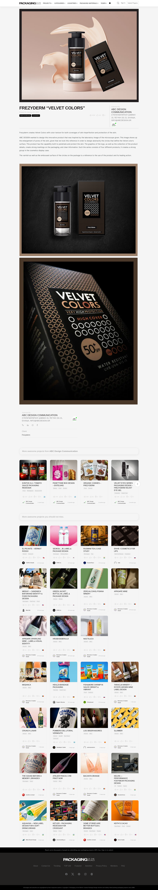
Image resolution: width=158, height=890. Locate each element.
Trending (57, 866)
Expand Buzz (90, 562)
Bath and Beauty (25, 115)
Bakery (55, 488)
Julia (119, 562)
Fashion (120, 786)
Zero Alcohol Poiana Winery (93, 592)
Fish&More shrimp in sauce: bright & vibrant (93, 687)
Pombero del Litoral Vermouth (63, 732)
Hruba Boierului (61, 639)
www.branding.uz (60, 839)
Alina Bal (28, 610)
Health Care (124, 493)
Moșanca (26, 685)
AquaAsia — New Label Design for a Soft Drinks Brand (32, 825)
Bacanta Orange (91, 776)
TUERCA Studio (30, 562)
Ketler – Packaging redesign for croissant (62, 825)
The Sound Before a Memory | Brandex (31, 777)
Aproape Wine (120, 591)
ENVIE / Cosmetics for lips (124, 550)
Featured (78, 866)
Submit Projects (133, 3)
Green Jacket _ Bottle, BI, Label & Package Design (61, 593)
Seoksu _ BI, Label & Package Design (62, 550)
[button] (118, 3)
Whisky (60, 599)
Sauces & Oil (38, 490)
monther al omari (30, 794)
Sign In (123, 3)
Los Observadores (92, 731)
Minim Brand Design (31, 839)
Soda (31, 781)
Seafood (90, 692)
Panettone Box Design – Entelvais (64, 484)
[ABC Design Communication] (114, 124)
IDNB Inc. (58, 562)
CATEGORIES (59, 3)
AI (115, 786)
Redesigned (30, 490)
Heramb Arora (121, 794)
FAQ (123, 866)
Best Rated (67, 736)
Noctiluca (88, 639)
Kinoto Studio (121, 839)
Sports (125, 786)
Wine (91, 596)
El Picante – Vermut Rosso (31, 550)
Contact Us (45, 866)
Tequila (98, 831)
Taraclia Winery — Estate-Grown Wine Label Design (123, 687)
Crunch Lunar (29, 731)
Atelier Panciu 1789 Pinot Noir (62, 777)
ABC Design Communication (121, 110)
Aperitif (60, 736)
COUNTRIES (71, 3)
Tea (92, 554)
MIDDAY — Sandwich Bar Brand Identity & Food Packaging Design (32, 594)
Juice (31, 831)
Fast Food (32, 601)
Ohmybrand (90, 702)
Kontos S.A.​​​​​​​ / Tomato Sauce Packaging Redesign (32, 485)
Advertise (88, 866)
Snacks (65, 488)
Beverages (56, 554)
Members (114, 866)
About (35, 866)
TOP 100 (67, 866)
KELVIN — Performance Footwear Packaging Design (124, 779)
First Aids (55, 690)
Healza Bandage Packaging (61, 686)
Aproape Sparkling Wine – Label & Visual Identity (32, 641)
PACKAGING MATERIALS (88, 3)
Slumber (118, 731)
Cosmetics (36, 115)
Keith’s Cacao (120, 823)
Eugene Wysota (60, 702)
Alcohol (24, 554)
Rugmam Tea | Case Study (92, 550)
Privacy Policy (101, 866)
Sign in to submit (107, 850)
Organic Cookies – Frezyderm (92, 484)
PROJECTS (47, 3)
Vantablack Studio (61, 747)
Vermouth (30, 554)
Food (24, 490)
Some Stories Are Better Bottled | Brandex (91, 825)
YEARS (103, 3)
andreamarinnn (91, 747)
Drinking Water (64, 554)
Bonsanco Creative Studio (92, 609)
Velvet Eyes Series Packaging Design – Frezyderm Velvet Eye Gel (123, 486)
